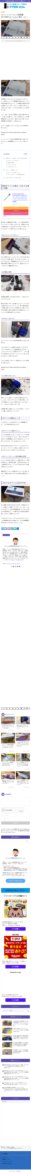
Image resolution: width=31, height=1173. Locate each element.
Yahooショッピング (16, 213)
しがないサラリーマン (20, 1090)
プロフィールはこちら (15, 880)
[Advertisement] (15, 62)
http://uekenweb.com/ (13, 563)
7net (4, 216)
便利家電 (8, 1147)
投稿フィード (6, 1159)
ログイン (5, 1157)
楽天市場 (16, 210)
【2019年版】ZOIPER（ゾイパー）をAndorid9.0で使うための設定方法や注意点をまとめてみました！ (16, 1089)
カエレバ (20, 203)
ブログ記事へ (15, 929)
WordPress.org (7, 1163)
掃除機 (13, 1147)
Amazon (16, 208)
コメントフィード (7, 1161)
